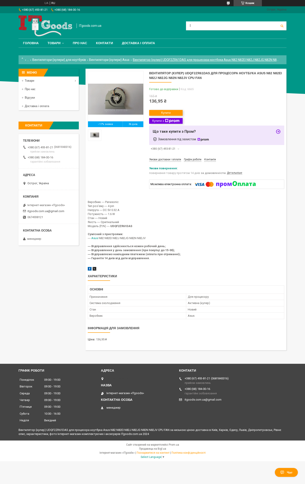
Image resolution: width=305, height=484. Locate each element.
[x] (94, 269)
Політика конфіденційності (188, 452)
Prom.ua (174, 444)
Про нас (80, 43)
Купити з (158, 120)
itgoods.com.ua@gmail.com (45, 211)
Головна (31, 43)
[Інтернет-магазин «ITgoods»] (45, 25)
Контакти (104, 43)
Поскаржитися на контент (153, 452)
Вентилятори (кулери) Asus (109, 60)
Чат (289, 472)
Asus (94, 238)
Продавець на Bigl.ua (152, 448)
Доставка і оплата (138, 43)
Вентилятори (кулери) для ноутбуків (59, 60)
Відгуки (30, 97)
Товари (54, 43)
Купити (166, 112)
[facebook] (90, 269)
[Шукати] (282, 25)
